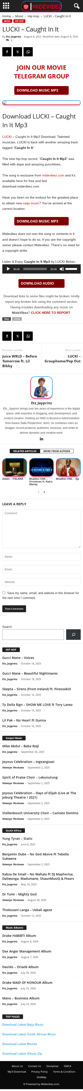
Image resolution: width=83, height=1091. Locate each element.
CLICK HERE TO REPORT (50, 313)
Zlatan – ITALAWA (12, 478)
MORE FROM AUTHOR (56, 451)
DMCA (67, 1066)
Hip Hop (33, 16)
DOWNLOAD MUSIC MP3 (37, 90)
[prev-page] (38, 492)
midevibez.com (53, 175)
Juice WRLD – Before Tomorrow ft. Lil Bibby (19, 361)
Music (19, 16)
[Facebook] (7, 51)
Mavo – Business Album (20, 998)
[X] (17, 51)
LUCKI (7, 137)
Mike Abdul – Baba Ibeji (20, 746)
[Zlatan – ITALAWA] (14, 467)
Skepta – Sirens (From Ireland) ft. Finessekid (36, 689)
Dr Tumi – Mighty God (19, 894)
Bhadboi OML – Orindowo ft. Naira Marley (40, 481)
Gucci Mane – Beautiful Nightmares (30, 673)
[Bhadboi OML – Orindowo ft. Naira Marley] (41, 467)
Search (7, 627)
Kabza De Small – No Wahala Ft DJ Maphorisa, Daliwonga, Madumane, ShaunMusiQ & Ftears (38, 876)
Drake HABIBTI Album (19, 935)
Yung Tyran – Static (17, 838)
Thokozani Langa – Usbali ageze (27, 910)
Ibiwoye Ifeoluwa (13, 767)
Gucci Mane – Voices (18, 657)
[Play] (8, 269)
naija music (31, 203)
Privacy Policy (39, 1071)
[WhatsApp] (28, 51)
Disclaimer (52, 1066)
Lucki (17, 318)
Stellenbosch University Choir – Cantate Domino (40, 813)
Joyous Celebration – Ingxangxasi (28, 761)
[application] (41, 269)
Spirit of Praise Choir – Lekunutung (30, 777)
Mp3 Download (17, 1071)
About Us (17, 1066)
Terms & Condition (64, 1071)
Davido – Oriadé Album (20, 967)
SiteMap (41, 1077)
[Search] (73, 634)
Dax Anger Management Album (26, 951)
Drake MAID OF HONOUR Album (27, 982)
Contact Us (34, 1066)
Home (6, 16)
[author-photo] (41, 387)
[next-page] (44, 492)
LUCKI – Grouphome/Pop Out (62, 358)
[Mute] (61, 269)
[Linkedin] (41, 439)
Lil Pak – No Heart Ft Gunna (24, 720)
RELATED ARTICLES (24, 451)
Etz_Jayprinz (13, 36)
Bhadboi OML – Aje (67, 478)
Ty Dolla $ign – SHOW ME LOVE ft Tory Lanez (37, 704)
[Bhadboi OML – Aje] (68, 467)
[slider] (71, 268)
